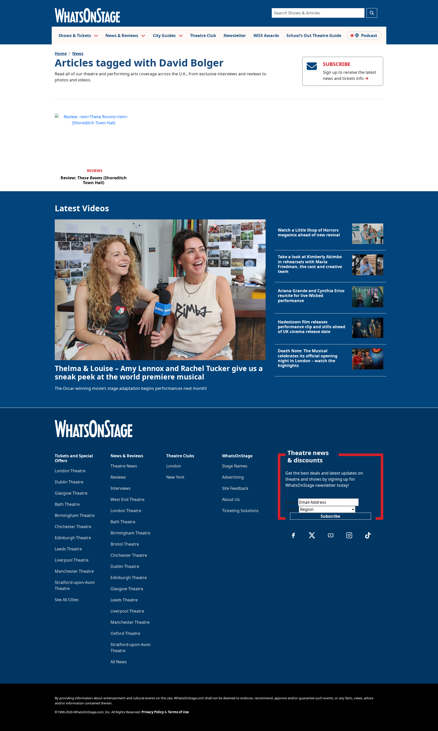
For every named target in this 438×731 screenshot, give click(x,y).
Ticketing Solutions (240, 510)
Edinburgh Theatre (73, 538)
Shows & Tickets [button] (75, 35)
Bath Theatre (67, 504)
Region (292, 509)
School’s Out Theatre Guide (313, 35)
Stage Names (234, 466)
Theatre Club (203, 35)
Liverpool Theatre (71, 560)
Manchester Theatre (74, 571)
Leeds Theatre (68, 549)
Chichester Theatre (73, 526)
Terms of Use (178, 712)
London (173, 466)
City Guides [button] (165, 35)
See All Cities (67, 599)
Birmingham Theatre (75, 515)
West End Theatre (127, 499)
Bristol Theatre (125, 544)
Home (61, 53)
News (77, 53)
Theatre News (124, 466)
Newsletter (235, 35)
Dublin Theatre (69, 482)
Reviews (94, 170)
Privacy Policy (152, 712)
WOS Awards (266, 35)
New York (175, 477)
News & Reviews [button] (122, 35)
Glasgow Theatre (71, 493)
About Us (231, 499)
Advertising (233, 477)
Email (291, 502)
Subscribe (330, 516)
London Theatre (70, 471)
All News (119, 662)
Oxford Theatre (125, 633)
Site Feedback (235, 488)
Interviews (121, 488)
